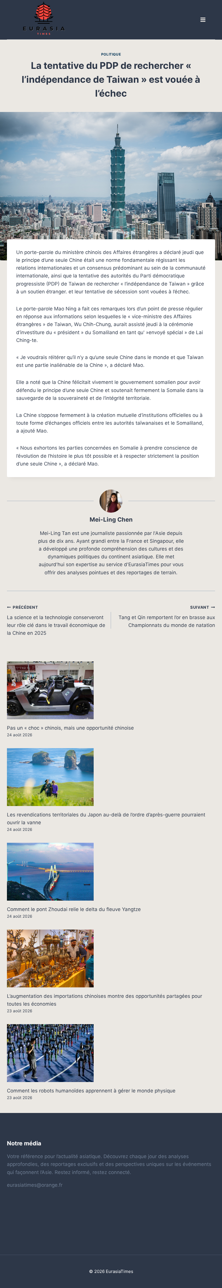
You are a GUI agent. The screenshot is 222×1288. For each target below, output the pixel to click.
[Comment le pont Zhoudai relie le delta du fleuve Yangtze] (111, 872)
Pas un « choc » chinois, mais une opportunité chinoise (70, 728)
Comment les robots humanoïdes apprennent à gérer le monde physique (91, 1091)
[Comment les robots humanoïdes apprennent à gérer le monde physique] (111, 1053)
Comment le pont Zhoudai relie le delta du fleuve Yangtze (74, 909)
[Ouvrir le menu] (202, 19)
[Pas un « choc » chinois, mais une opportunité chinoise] (111, 690)
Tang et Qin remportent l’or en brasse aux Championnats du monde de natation (167, 616)
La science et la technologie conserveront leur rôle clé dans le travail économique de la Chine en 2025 (56, 620)
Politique (111, 54)
